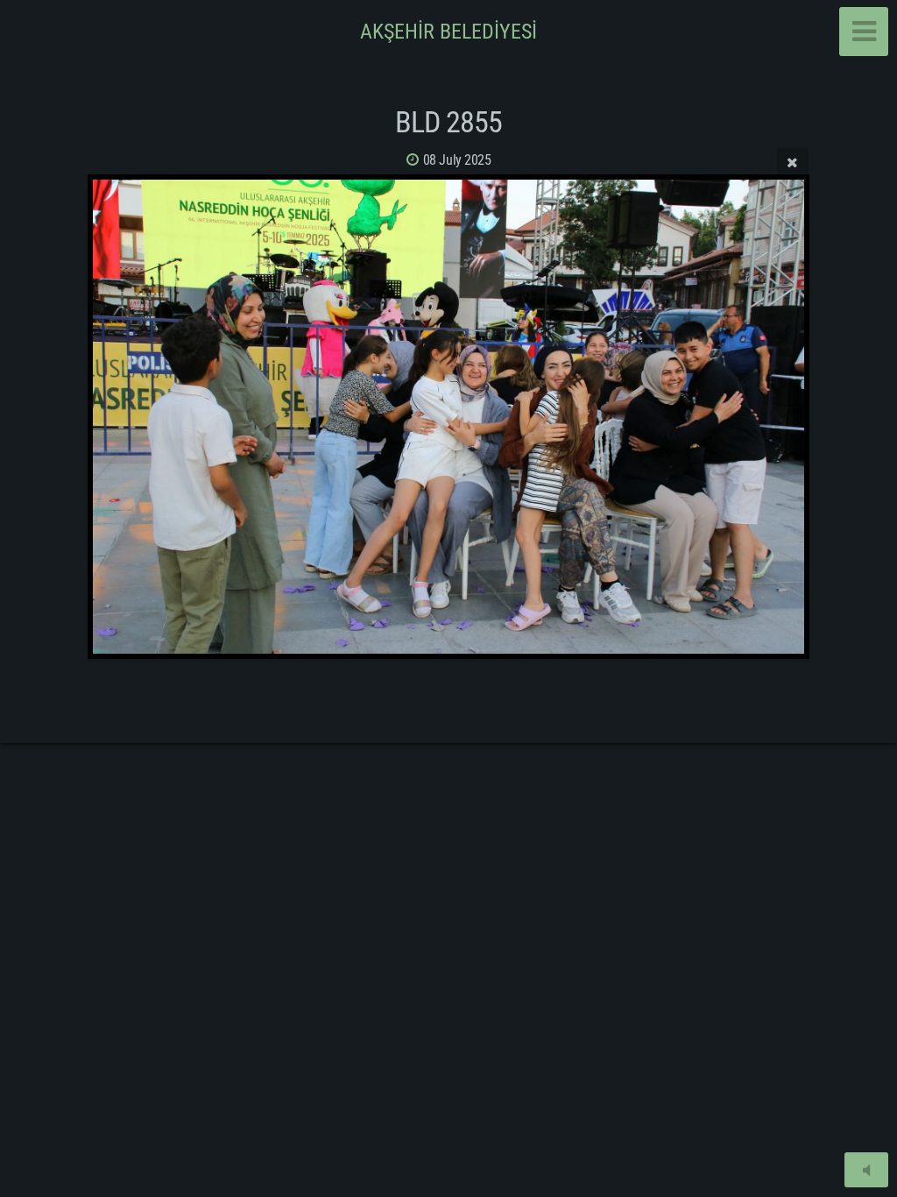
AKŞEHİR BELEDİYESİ (448, 31)
